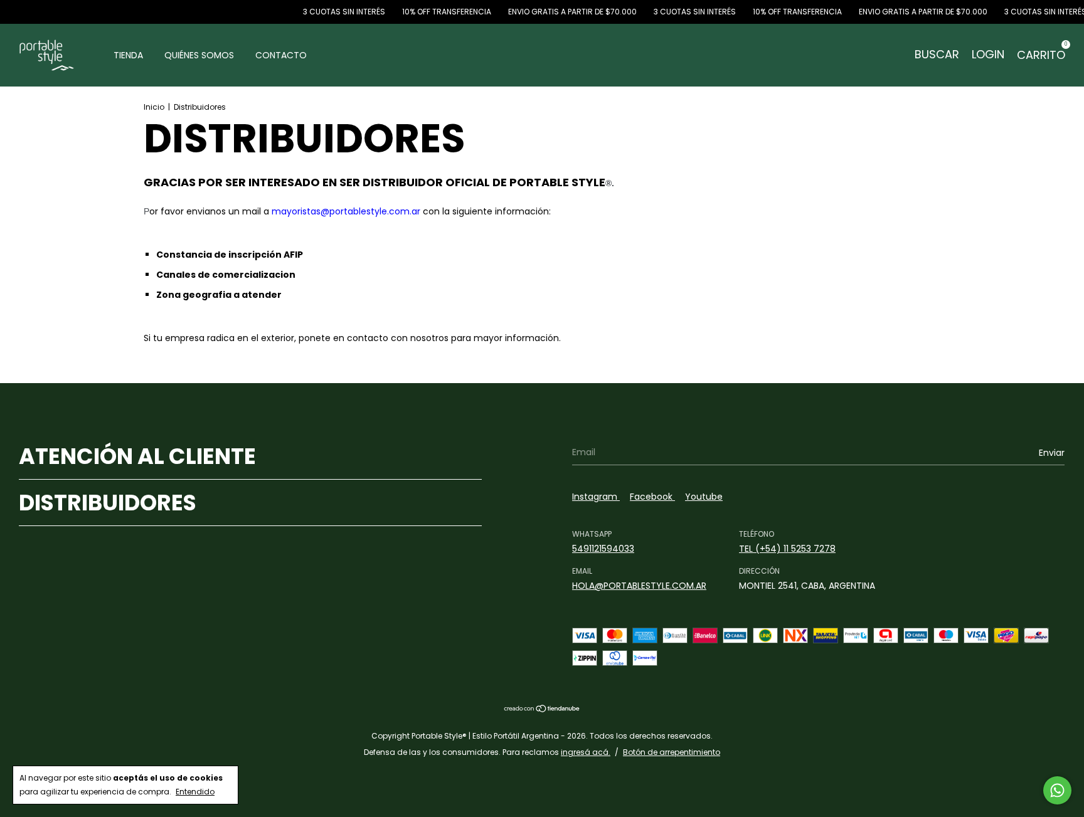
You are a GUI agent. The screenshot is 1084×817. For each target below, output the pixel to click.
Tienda (128, 55)
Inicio (154, 107)
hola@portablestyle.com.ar (639, 585)
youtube (704, 496)
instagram (596, 496)
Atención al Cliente (137, 456)
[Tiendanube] (542, 709)
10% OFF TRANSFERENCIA (435, 11)
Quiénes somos (199, 55)
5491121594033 (603, 548)
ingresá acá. (585, 752)
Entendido (195, 791)
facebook (652, 496)
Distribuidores (107, 502)
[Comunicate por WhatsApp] (1057, 790)
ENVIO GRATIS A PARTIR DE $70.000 (561, 11)
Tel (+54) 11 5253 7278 (787, 548)
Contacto (281, 55)
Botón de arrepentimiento (671, 752)
